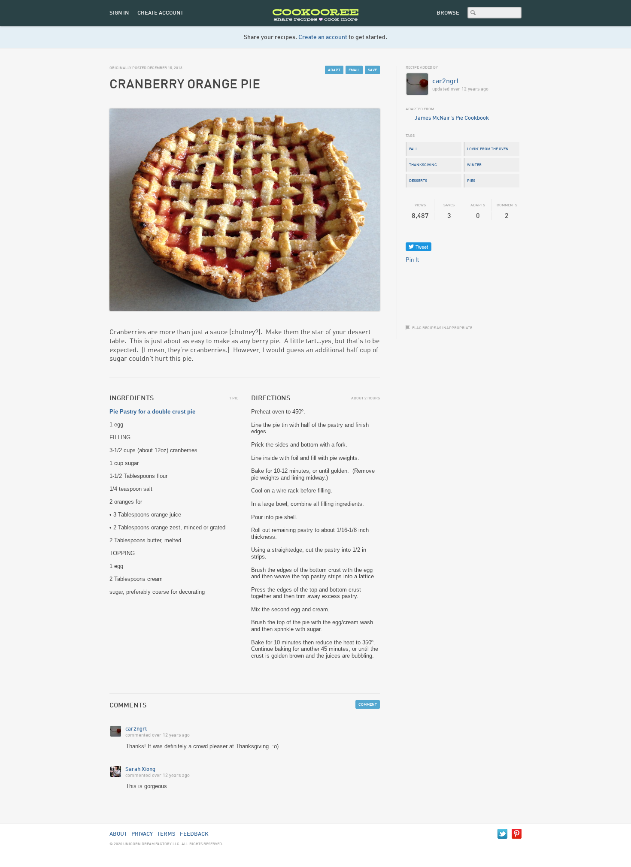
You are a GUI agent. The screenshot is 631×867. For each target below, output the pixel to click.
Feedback (194, 834)
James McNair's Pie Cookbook (452, 118)
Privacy (142, 834)
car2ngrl (136, 729)
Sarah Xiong (140, 769)
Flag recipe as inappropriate (442, 328)
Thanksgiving (423, 165)
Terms (166, 834)
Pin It (412, 260)
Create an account (322, 37)
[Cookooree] (315, 24)
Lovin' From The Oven (488, 149)
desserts (418, 181)
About (118, 834)
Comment (367, 705)
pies (471, 181)
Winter (474, 165)
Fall (413, 149)
